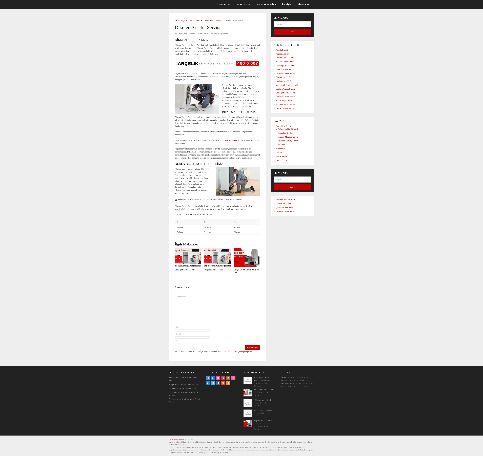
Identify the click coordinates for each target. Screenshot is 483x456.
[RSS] (228, 383)
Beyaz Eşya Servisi (283, 126)
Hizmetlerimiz (265, 4)
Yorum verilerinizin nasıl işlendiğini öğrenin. (235, 351)
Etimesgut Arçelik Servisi (185, 270)
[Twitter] (213, 383)
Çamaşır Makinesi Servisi (288, 137)
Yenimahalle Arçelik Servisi (287, 85)
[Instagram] (228, 378)
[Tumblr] (218, 383)
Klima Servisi (281, 156)
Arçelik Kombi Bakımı (263, 410)
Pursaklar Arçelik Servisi (285, 104)
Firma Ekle (304, 4)
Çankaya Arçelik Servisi (234, 140)
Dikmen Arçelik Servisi (285, 77)
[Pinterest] (223, 378)
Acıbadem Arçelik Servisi (264, 390)
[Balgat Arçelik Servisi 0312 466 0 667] (247, 257)
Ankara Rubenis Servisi (285, 200)
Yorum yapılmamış (221, 34)
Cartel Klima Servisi (284, 203)
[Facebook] (208, 378)
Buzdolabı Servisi (285, 133)
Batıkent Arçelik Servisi (285, 89)
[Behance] (213, 378)
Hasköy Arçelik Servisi (285, 69)
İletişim (287, 4)
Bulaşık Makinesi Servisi (288, 129)
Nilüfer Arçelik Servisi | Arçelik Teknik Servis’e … (184, 400)
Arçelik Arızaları (282, 54)
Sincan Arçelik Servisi (284, 100)
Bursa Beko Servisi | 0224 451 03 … (183, 388)
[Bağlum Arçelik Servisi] (217, 257)
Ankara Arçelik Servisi (212, 21)
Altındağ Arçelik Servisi (285, 65)
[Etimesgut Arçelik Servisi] (188, 257)
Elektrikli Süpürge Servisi (288, 141)
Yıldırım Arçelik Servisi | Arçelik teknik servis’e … (184, 393)
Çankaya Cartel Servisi (285, 207)
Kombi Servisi (281, 160)
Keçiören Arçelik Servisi (285, 81)
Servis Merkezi (174, 439)
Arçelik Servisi (194, 21)
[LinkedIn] (208, 383)
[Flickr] (218, 378)
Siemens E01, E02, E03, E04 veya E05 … (183, 379)
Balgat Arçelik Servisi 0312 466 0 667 (184, 384)
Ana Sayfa (224, 4)
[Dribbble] (233, 378)
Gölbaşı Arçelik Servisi (285, 108)
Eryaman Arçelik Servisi (285, 97)
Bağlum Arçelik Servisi (213, 270)
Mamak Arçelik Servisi (285, 62)
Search (292, 32)
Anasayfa (182, 21)
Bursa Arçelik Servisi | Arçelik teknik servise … (263, 379)
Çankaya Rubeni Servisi (285, 211)
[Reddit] (223, 383)
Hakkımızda (244, 4)
